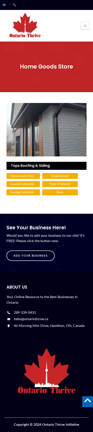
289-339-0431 (24, 312)
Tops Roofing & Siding (30, 165)
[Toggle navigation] (85, 26)
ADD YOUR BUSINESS (30, 255)
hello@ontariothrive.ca (30, 319)
